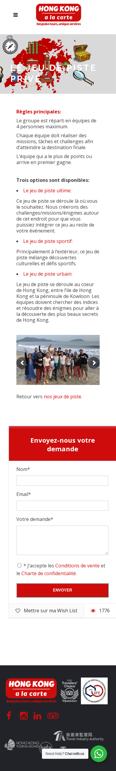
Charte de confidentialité (48, 573)
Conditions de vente (77, 565)
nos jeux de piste (62, 396)
